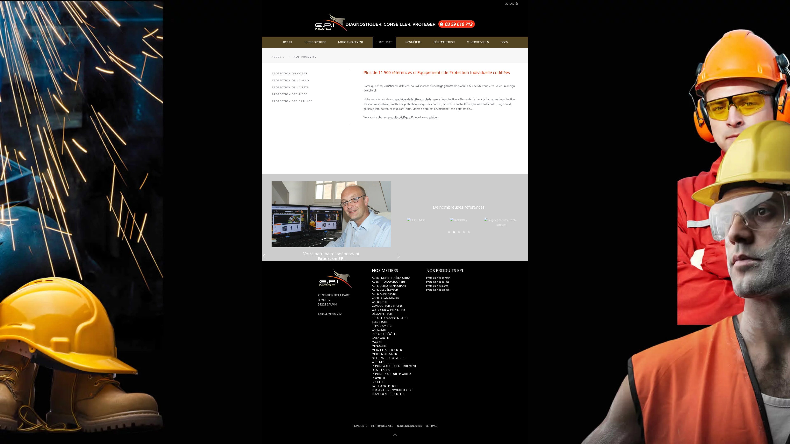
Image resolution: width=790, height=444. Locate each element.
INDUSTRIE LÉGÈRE (384, 334)
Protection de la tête (290, 87)
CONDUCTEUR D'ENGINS (387, 306)
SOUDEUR (378, 382)
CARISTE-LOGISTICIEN (385, 297)
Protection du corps (290, 73)
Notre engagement (350, 42)
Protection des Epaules (292, 101)
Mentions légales (382, 425)
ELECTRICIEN (380, 322)
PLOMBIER (378, 378)
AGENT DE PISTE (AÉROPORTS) (391, 278)
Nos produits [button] (384, 42)
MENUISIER (379, 346)
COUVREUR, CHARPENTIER (388, 310)
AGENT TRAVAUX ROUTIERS (388, 281)
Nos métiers (413, 42)
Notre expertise (315, 42)
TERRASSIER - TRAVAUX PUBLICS (392, 390)
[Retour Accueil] (395, 22)
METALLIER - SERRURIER (387, 350)
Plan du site (360, 425)
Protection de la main (291, 80)
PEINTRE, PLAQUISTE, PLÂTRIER (391, 374)
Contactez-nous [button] (478, 42)
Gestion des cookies (409, 425)
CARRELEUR (379, 302)
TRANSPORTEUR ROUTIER (387, 394)
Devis (504, 42)
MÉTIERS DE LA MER (384, 354)
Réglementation (444, 42)
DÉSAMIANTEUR (382, 314)
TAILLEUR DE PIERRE (384, 386)
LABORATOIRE (380, 338)
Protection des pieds (290, 94)
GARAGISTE (379, 330)
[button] (263, 256)
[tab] (449, 232)
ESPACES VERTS (382, 326)
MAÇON (377, 342)
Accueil (287, 42)
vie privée (431, 425)
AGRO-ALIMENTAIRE (384, 294)
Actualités (511, 3)
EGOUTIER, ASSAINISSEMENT (390, 318)
